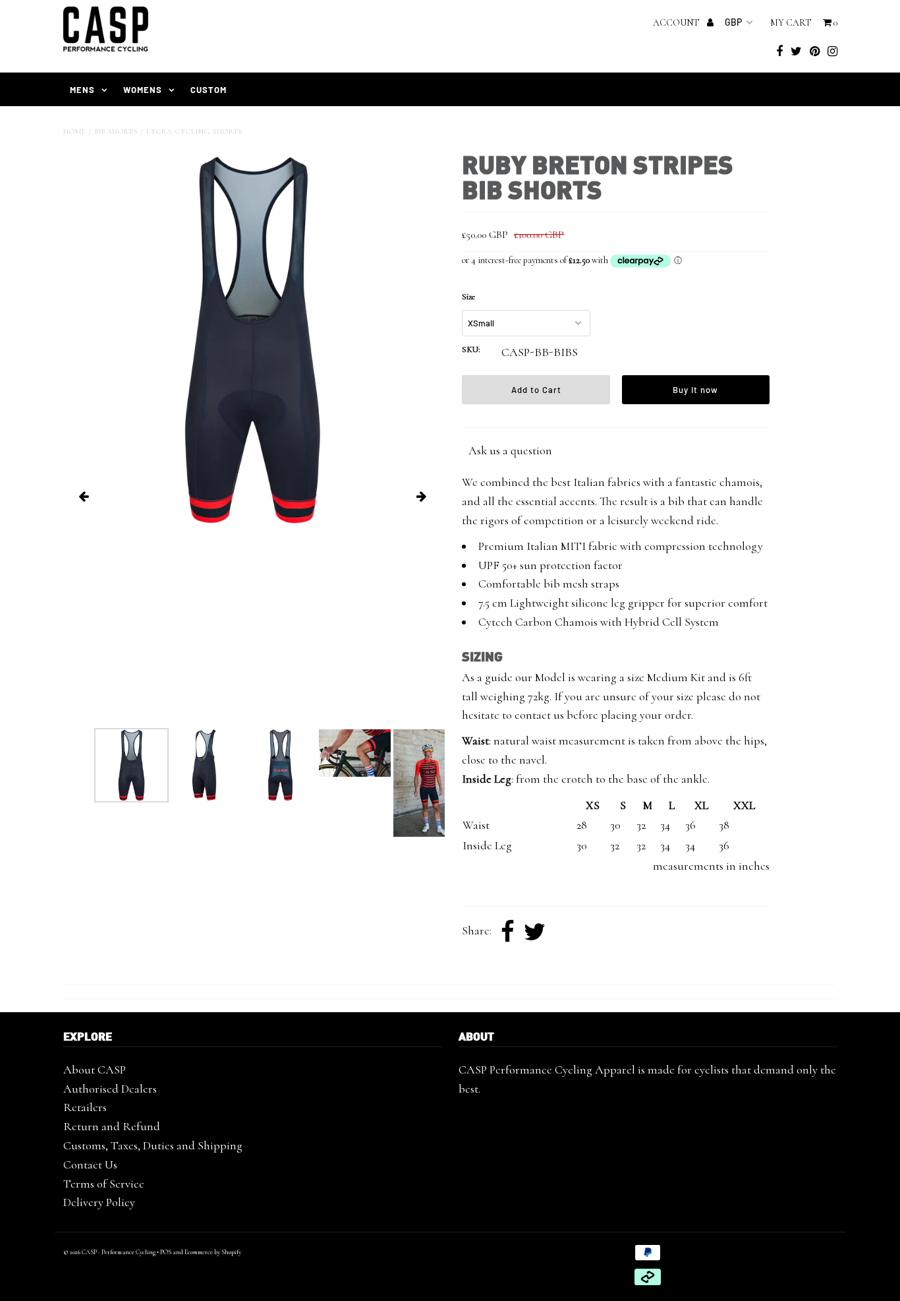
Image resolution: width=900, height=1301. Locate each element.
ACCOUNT (677, 22)
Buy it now (695, 389)
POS (165, 1252)
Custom (208, 89)
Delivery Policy (99, 1202)
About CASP (94, 1069)
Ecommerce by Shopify (212, 1252)
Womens (142, 89)
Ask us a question (510, 450)
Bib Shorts (116, 131)
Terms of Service (103, 1183)
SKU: (471, 349)
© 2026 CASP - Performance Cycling (109, 1252)
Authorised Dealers (110, 1088)
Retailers (85, 1107)
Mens (82, 89)
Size (468, 296)
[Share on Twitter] (535, 932)
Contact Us (90, 1164)
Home (74, 131)
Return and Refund (111, 1126)
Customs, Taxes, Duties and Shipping (152, 1145)
